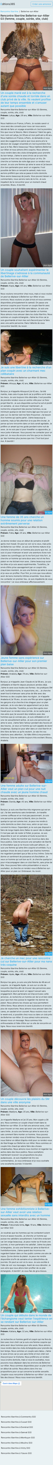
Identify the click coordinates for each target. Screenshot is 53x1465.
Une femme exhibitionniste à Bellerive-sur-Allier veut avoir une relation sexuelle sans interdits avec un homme (25, 1212)
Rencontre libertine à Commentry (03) (18, 1416)
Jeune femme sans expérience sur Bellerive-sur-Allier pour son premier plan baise (24, 661)
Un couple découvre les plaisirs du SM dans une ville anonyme (25, 1100)
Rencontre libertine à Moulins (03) (16, 1443)
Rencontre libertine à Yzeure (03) (16, 1453)
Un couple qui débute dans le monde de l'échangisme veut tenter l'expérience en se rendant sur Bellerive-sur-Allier (26, 1318)
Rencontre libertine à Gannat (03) (16, 1432)
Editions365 (8, 4)
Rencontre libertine (9, 11)
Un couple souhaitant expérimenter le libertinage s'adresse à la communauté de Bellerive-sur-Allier (25, 273)
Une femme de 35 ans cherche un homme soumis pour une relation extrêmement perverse (22, 520)
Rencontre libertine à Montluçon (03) (18, 1437)
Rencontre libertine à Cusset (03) (16, 1422)
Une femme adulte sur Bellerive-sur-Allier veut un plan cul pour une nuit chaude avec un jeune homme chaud (24, 789)
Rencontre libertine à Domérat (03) (17, 1427)
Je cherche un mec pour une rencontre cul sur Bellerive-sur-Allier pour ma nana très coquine (26, 961)
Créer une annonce (41, 4)
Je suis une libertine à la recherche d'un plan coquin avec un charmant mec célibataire (26, 371)
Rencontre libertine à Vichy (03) (15, 1448)
